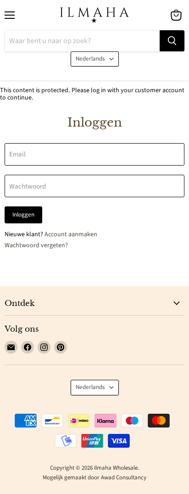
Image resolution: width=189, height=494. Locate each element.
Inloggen (23, 215)
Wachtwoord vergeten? (36, 245)
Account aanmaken (70, 234)
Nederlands (90, 59)
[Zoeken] (172, 40)
